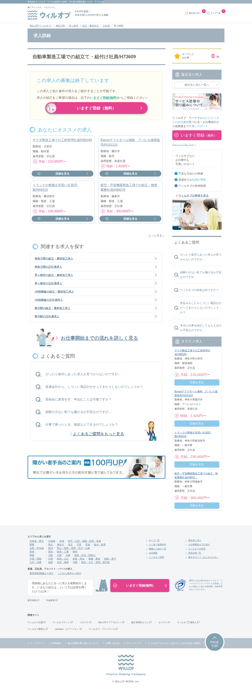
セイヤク (162, 622)
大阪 (50, 555)
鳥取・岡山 (78, 558)
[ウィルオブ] (49, 15)
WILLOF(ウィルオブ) (41, 25)
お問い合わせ (113, 643)
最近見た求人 (194, 540)
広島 (50, 558)
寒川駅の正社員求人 (47, 316)
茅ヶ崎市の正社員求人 (48, 283)
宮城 (61, 541)
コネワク (84, 622)
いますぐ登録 (199, 135)
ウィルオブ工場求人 (186, 622)
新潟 (50, 548)
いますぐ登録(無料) (139, 585)
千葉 (79, 544)
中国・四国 (35, 558)
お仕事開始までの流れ (199, 544)
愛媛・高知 (94, 558)
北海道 (51, 541)
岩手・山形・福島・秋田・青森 (84, 541)
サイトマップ (134, 643)
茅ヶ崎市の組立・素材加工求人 (54, 275)
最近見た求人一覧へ (196, 84)
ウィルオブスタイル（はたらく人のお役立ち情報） (175, 643)
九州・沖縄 (35, 562)
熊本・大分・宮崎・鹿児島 (95, 562)
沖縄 (75, 562)
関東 (32, 544)
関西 (32, 555)
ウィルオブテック (61, 622)
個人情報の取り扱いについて (83, 643)
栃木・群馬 (100, 544)
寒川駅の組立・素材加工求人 (52, 308)
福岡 (50, 562)
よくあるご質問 (156, 557)
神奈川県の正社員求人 (48, 266)
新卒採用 (32, 600)
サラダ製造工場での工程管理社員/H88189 (62, 140)
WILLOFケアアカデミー (109, 622)
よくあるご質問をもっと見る (98, 434)
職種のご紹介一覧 (157, 549)
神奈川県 (60, 25)
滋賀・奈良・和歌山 (84, 555)
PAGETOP (214, 644)
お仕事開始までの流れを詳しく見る (99, 338)
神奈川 (60, 544)
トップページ (38, 643)
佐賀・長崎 (63, 562)
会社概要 (153, 553)
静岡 (75, 551)
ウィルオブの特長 (197, 549)
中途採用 (50, 600)
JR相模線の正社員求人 (49, 299)
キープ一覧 (154, 540)
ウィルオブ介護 (35, 622)
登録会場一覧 (194, 553)
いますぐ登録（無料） (96, 108)
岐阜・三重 (63, 551)
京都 (59, 555)
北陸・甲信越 (37, 548)
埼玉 (70, 544)
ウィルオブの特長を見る (193, 195)
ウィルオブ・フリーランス (102, 629)
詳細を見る (62, 173)
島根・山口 (63, 558)
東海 (32, 551)
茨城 (87, 544)
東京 (50, 544)
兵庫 (68, 555)
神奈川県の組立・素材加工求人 (54, 258)
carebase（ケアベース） (67, 629)
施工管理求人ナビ (140, 622)
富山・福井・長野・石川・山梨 (73, 548)
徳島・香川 (110, 558)
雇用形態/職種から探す (42, 573)
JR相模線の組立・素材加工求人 (54, 291)
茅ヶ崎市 (73, 25)
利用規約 (56, 643)
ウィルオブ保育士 (36, 629)
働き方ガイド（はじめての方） (203, 557)
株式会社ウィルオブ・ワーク (40, 2)
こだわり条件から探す (69, 573)
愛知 (50, 551)
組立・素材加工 (90, 25)
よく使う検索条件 (157, 544)
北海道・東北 (37, 541)
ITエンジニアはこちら (183, 144)
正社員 (106, 25)
